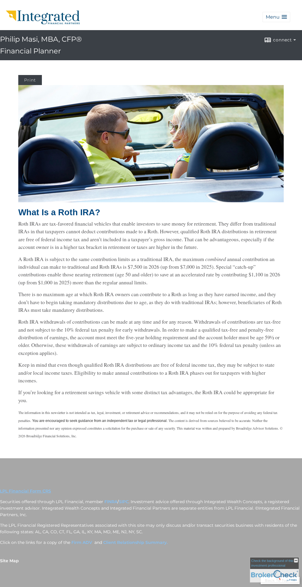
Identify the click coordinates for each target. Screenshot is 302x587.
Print (30, 80)
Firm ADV (82, 542)
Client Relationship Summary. (135, 542)
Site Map (9, 560)
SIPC (124, 501)
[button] (276, 17)
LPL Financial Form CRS (25, 491)
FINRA (110, 501)
